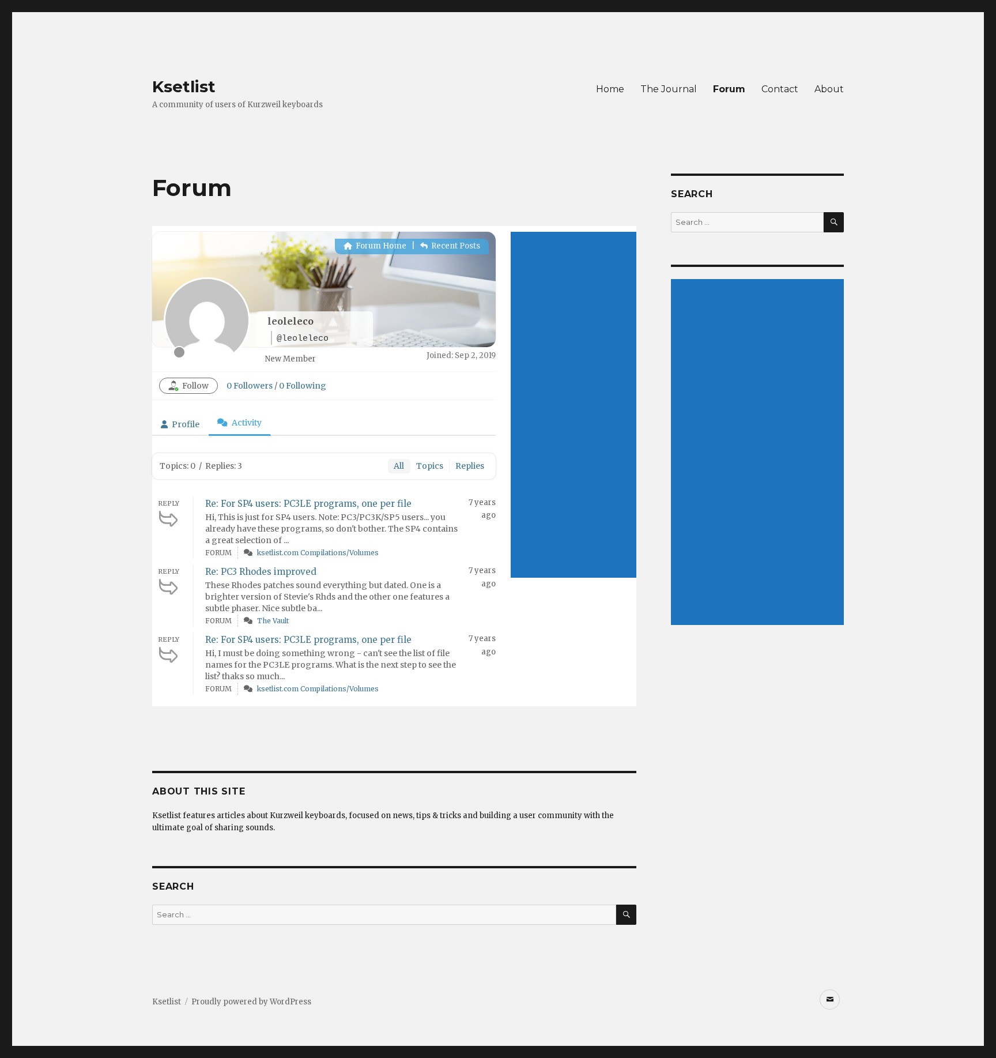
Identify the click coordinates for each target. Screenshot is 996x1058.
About (829, 89)
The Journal (668, 89)
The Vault (273, 620)
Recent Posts (454, 246)
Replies (469, 466)
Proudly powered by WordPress (251, 1002)
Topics (429, 466)
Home (610, 89)
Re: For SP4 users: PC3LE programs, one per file (308, 503)
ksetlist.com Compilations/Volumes (318, 552)
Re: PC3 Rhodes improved (260, 571)
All (399, 466)
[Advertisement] (573, 405)
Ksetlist (184, 86)
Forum (729, 89)
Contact (779, 89)
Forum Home (380, 246)
